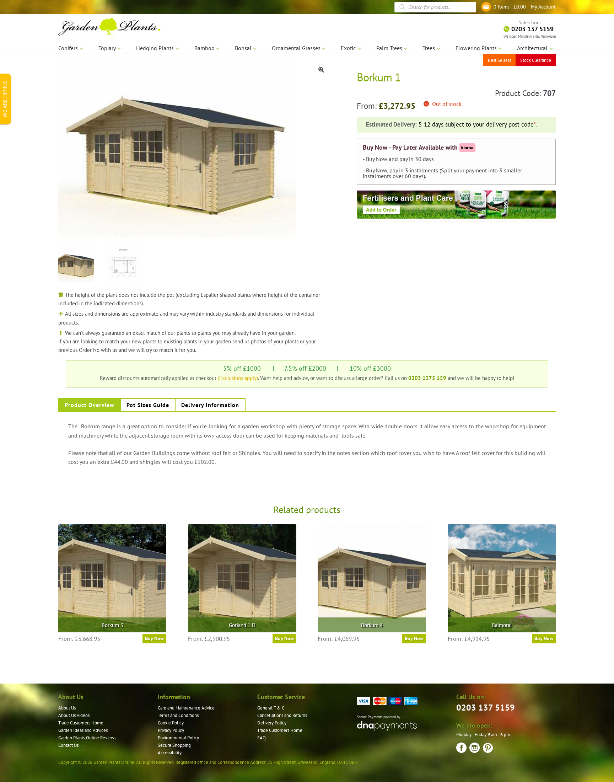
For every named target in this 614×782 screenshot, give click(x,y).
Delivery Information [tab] (210, 404)
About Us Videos (74, 715)
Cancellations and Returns (282, 715)
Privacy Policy (171, 730)
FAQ (261, 738)
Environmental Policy (178, 738)
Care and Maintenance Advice (186, 708)
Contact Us (68, 745)
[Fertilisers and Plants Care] (456, 204)
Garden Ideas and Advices (83, 730)
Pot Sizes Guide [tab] (147, 404)
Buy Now (154, 638)
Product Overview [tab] (89, 404)
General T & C (270, 708)
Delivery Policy (271, 723)
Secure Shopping (174, 745)
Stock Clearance (535, 60)
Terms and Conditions (178, 715)
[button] (321, 69)
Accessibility (170, 753)
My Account (543, 7)
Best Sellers (499, 60)
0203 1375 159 (427, 377)
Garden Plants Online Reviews (87, 738)
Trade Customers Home (80, 723)
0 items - (510, 7)
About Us (67, 708)
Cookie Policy (171, 723)
